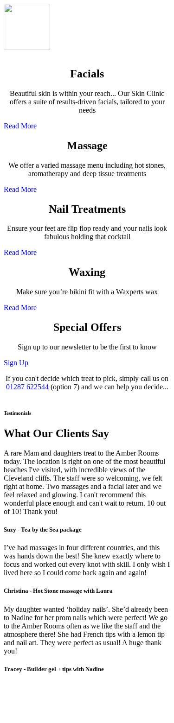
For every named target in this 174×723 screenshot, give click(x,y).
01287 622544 (27, 387)
